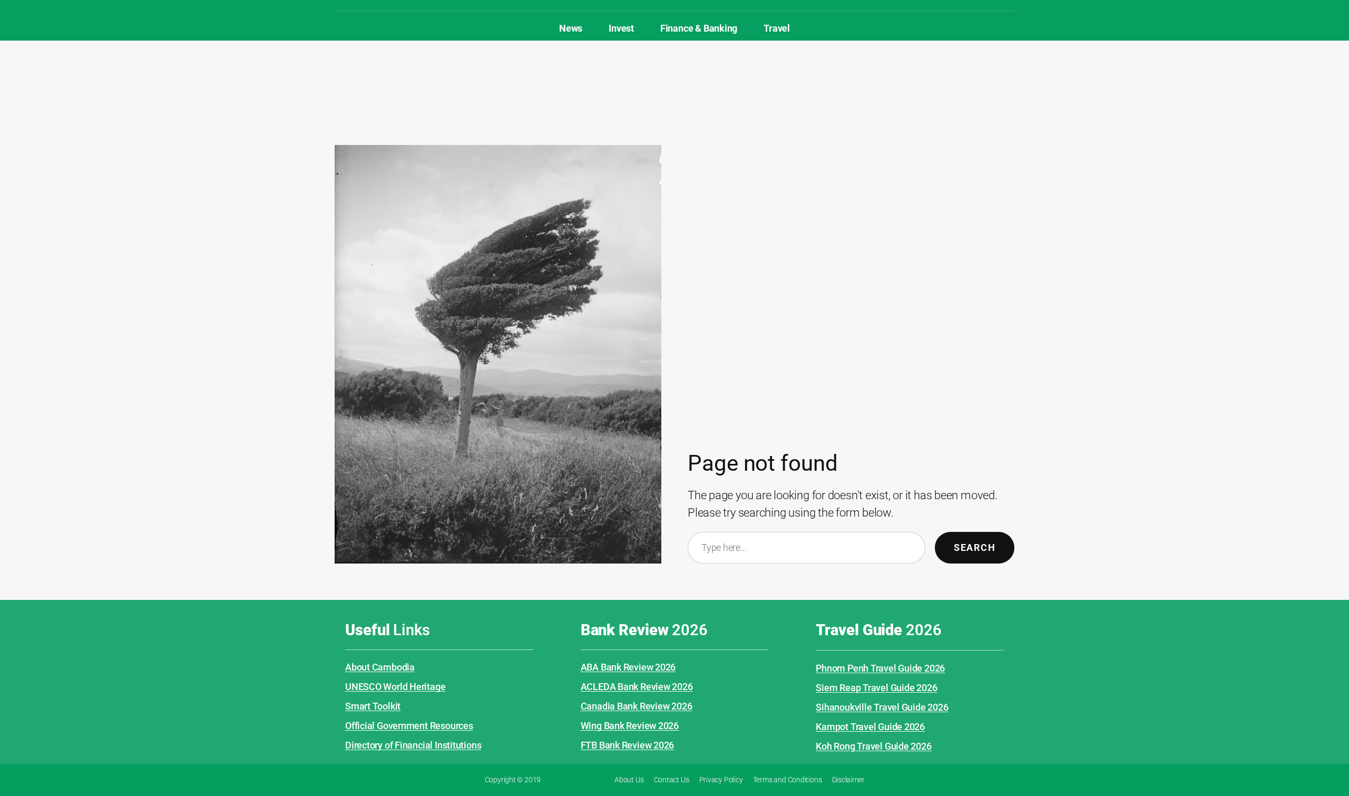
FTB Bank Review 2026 (627, 745)
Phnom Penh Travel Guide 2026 (880, 668)
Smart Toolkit (372, 706)
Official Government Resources (409, 725)
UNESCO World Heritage (395, 686)
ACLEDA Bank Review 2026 (637, 686)
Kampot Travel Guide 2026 (870, 726)
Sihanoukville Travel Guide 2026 (882, 707)
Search (974, 547)
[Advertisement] (674, 75)
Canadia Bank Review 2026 (636, 706)
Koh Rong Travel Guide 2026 (873, 746)
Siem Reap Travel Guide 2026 (876, 687)
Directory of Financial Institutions (413, 745)
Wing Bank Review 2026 (630, 725)
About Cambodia (380, 667)
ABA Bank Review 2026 (628, 667)
